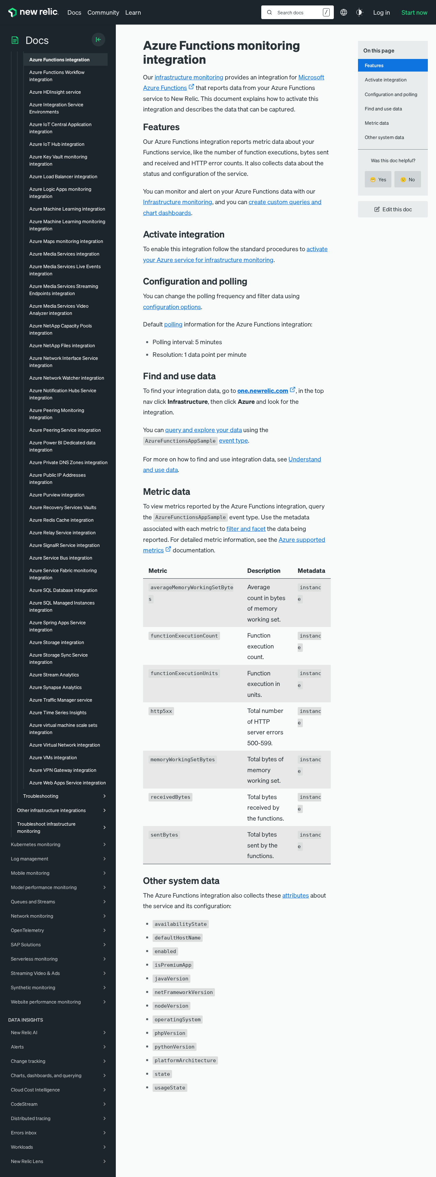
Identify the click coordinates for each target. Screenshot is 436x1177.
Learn (133, 12)
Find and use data (383, 108)
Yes (378, 179)
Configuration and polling (391, 94)
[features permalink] (183, 126)
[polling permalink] (252, 281)
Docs (74, 12)
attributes (295, 895)
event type (233, 440)
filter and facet (246, 528)
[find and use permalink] (221, 375)
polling (173, 324)
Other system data (384, 137)
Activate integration (386, 79)
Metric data (377, 123)
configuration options (172, 306)
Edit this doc (397, 209)
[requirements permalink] (229, 234)
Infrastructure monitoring (177, 201)
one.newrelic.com (262, 390)
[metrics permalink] (195, 491)
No (407, 179)
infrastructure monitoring (189, 77)
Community (103, 12)
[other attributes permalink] (224, 880)
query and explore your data (203, 429)
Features (374, 65)
